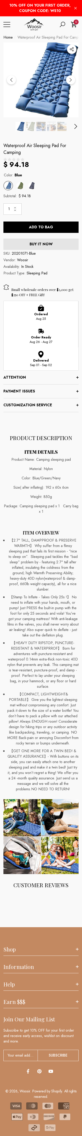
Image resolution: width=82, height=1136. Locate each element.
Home (8, 37)
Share (71, 49)
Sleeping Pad (37, 273)
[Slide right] (70, 79)
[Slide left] (11, 79)
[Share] (71, 49)
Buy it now (41, 244)
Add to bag (41, 227)
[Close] (75, 8)
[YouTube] (50, 1071)
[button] (62, 24)
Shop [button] (9, 949)
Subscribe (58, 1055)
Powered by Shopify (47, 1091)
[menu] (6, 24)
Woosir (22, 260)
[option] (41, 79)
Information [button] (18, 966)
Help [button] (9, 984)
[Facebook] (28, 1071)
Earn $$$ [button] (14, 1001)
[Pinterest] (39, 1071)
